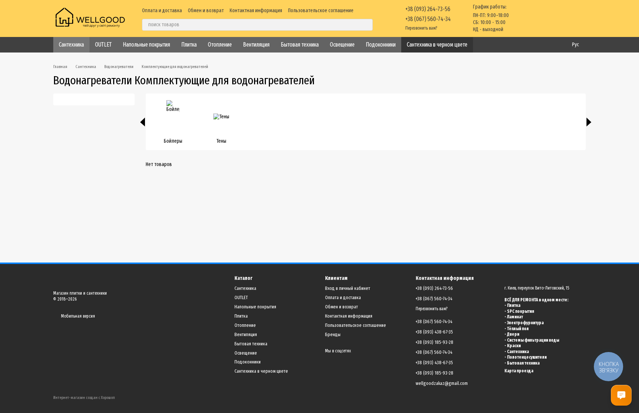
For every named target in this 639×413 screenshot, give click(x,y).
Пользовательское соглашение (321, 10)
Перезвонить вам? (421, 28)
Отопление (220, 44)
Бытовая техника (300, 44)
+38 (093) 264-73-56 (427, 9)
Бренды (333, 334)
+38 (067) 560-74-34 (428, 19)
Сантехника (71, 44)
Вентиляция (256, 44)
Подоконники (381, 44)
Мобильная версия (77, 316)
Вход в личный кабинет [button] (347, 288)
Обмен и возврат (206, 10)
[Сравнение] (522, 18)
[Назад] (142, 122)
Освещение (342, 44)
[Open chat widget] (621, 395)
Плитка (189, 44)
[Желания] (541, 18)
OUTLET (103, 44)
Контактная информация (256, 10)
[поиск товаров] (367, 25)
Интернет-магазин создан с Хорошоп (84, 397)
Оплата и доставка (162, 10)
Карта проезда (518, 370)
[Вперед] (588, 122)
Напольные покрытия (146, 44)
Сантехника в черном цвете (437, 44)
